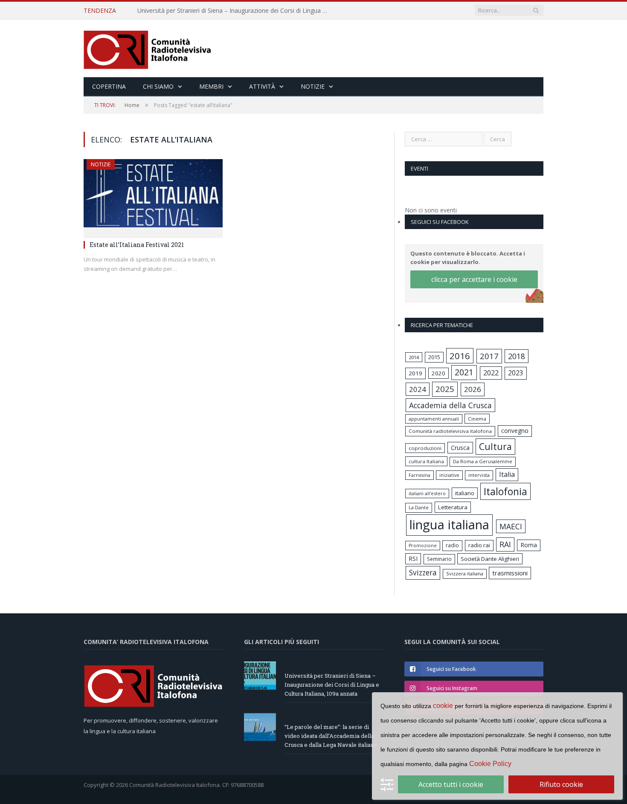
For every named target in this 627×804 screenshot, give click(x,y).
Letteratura (452, 507)
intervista (479, 475)
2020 (438, 373)
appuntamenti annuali (434, 418)
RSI (413, 558)
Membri (211, 86)
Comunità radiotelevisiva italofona (450, 431)
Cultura (495, 446)
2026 (472, 389)
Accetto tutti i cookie (450, 784)
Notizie (313, 86)
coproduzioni (425, 448)
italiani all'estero (427, 493)
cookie (443, 705)
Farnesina (419, 475)
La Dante (419, 507)
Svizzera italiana (464, 573)
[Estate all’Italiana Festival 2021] (153, 195)
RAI (505, 544)
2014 (414, 357)
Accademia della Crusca (450, 405)
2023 (515, 372)
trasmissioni (510, 573)
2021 (464, 372)
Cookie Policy (490, 763)
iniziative (449, 475)
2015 (434, 357)
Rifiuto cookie (561, 784)
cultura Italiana (426, 461)
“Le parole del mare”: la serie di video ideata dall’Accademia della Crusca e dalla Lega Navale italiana (235, 11)
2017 (489, 356)
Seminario (439, 558)
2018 (516, 356)
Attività (262, 86)
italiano (464, 493)
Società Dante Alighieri (490, 559)
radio (452, 545)
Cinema (477, 418)
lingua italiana (449, 524)
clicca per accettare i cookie (474, 279)
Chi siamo (158, 86)
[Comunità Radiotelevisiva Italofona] (148, 48)
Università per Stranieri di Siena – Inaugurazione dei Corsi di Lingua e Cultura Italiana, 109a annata (331, 684)
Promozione (423, 546)
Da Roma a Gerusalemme (482, 461)
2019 (415, 373)
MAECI (510, 526)
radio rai (479, 545)
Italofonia (505, 491)
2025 (444, 389)
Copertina (109, 86)
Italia (507, 474)
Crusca (460, 448)
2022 (491, 372)
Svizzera (423, 573)
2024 (417, 389)
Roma (528, 545)
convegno (514, 431)
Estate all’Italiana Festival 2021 (137, 245)
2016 (460, 356)
